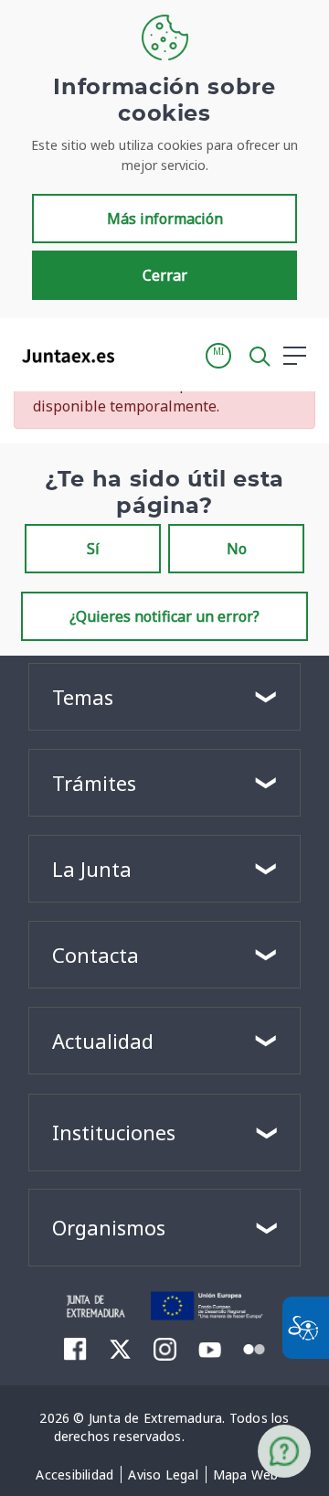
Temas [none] (82, 697)
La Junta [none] (92, 868)
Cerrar (165, 275)
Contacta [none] (95, 954)
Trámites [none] (94, 782)
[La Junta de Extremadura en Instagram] (165, 1348)
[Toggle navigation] (139, 355)
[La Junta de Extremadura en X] (120, 1348)
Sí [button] (93, 549)
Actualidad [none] (103, 1040)
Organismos (108, 1227)
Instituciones (113, 1132)
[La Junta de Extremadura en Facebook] (75, 1348)
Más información (165, 218)
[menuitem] (74, 1475)
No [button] (237, 549)
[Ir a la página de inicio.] (63, 355)
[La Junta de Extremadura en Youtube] (209, 1347)
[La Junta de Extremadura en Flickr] (254, 1347)
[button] (218, 356)
